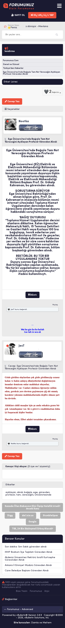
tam (18, 495)
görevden (44, 492)
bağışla (28, 492)
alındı (20, 492)
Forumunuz (36, 591)
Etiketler (10, 484)
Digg (10, 515)
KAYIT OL (19, 15)
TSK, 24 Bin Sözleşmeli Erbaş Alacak (32, 529)
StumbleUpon (50, 515)
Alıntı (33, 295)
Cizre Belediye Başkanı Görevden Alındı (26, 570)
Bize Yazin (21, 591)
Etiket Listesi (11, 82)
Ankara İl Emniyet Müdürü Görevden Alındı (28, 565)
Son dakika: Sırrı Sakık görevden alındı (25, 547)
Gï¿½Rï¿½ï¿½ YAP (43, 15)
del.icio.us (28, 515)
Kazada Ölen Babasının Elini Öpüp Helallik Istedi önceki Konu (32, 507)
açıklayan (11, 492)
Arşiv (46, 591)
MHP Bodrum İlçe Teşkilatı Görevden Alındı (28, 552)
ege (35, 492)
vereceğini (28, 495)
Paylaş (55, 305)
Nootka (13, 444)
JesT (12, 309)
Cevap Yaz (13, 101)
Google (32, 522)
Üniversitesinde (43, 495)
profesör (10, 495)
